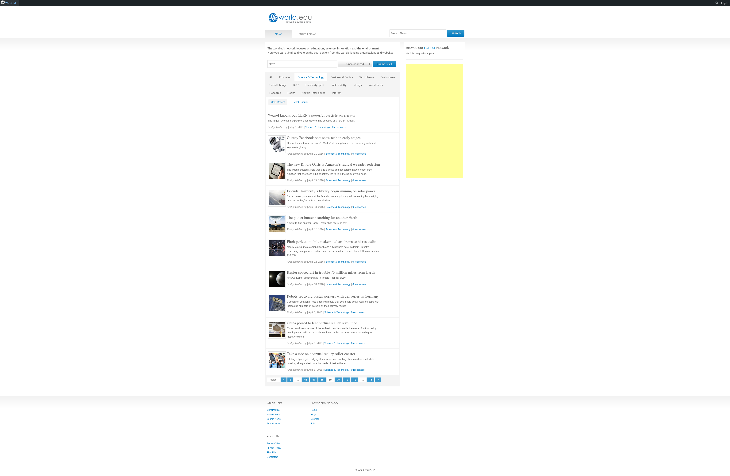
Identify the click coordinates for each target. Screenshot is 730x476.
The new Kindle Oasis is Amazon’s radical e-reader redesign (333, 164)
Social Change (278, 85)
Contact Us (272, 457)
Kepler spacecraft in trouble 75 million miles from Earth (331, 272)
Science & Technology (311, 77)
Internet (336, 92)
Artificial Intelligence (313, 92)
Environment (388, 77)
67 (314, 379)
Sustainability (338, 85)
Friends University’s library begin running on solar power (331, 190)
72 (354, 379)
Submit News (307, 34)
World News (366, 77)
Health (291, 92)
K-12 (296, 85)
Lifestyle (358, 85)
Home (314, 410)
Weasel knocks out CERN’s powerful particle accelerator (312, 115)
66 (305, 379)
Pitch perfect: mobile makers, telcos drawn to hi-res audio (331, 241)
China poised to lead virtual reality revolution (322, 322)
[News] (289, 18)
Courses (315, 419)
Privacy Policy (274, 448)
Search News (274, 419)
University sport (314, 85)
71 (346, 379)
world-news (376, 85)
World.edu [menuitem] (11, 3)
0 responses (339, 127)
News (278, 34)
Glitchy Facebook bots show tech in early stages (324, 137)
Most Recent (278, 102)
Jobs (313, 423)
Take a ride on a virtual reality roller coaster (321, 353)
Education (285, 77)
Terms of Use (273, 443)
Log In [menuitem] (724, 3)
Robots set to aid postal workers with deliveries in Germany (333, 296)
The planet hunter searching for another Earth (322, 217)
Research (275, 92)
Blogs (314, 414)
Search (456, 33)
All (270, 77)
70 (338, 379)
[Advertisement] (434, 121)
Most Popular (301, 102)
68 (322, 379)
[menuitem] (717, 3)
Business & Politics (342, 77)
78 (370, 379)
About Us (271, 452)
